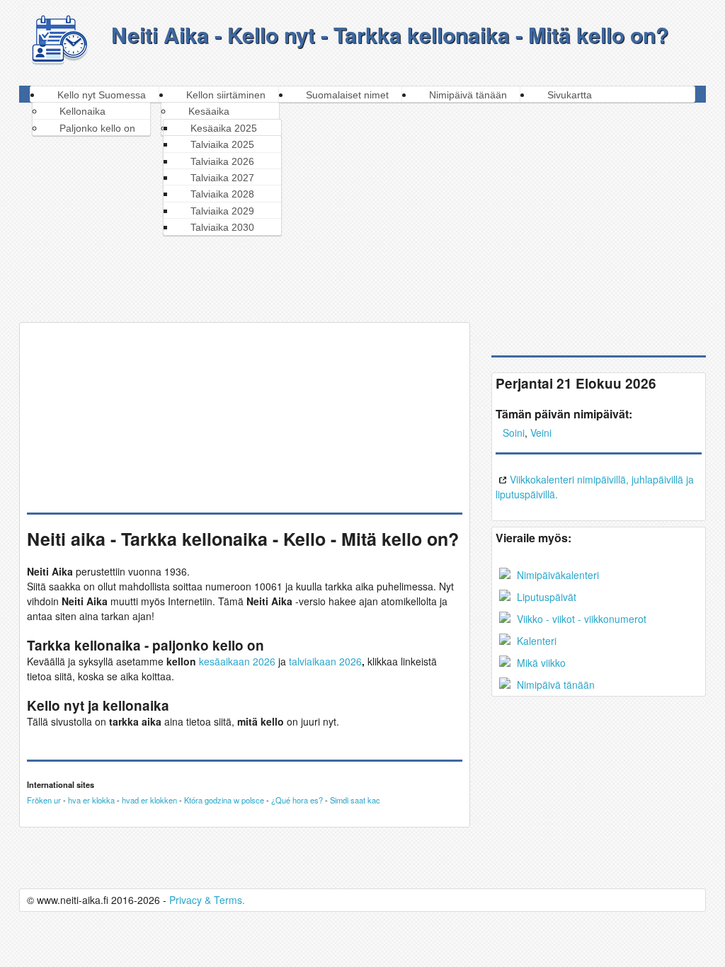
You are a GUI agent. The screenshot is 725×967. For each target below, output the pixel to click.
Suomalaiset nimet (347, 95)
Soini (514, 432)
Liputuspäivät (545, 597)
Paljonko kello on (97, 128)
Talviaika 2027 (222, 177)
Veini (541, 432)
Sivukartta (569, 95)
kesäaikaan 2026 (237, 661)
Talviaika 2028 (222, 194)
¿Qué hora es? (297, 800)
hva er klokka (91, 800)
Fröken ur (44, 800)
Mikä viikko (540, 663)
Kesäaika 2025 (223, 128)
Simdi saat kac (355, 800)
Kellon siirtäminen (226, 95)
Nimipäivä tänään (468, 95)
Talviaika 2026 (222, 161)
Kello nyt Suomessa (101, 95)
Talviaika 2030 (222, 227)
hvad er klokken (149, 800)
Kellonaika (82, 111)
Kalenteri (535, 641)
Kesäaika (208, 111)
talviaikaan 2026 (325, 661)
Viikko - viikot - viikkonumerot (580, 619)
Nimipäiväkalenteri (556, 575)
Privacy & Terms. (207, 900)
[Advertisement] (363, 209)
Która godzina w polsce (224, 800)
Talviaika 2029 (222, 211)
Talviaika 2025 (222, 144)
